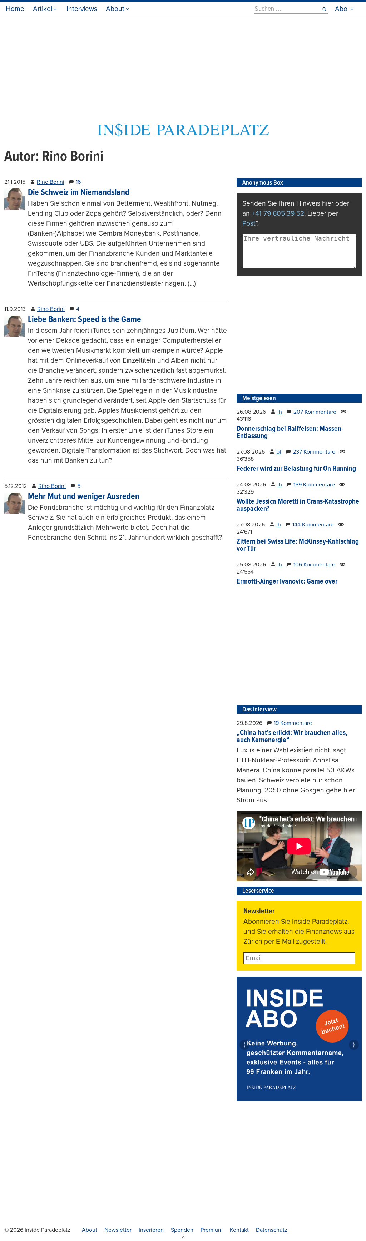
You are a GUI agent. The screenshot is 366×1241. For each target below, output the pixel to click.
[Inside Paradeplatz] (183, 135)
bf (278, 451)
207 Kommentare (314, 411)
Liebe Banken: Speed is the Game (84, 319)
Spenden (182, 1230)
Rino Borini (50, 182)
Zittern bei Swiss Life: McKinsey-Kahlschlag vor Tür (298, 545)
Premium (212, 1230)
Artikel (42, 9)
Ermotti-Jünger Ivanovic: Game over (287, 581)
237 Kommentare (314, 451)
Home (15, 9)
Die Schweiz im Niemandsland (78, 192)
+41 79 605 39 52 (278, 213)
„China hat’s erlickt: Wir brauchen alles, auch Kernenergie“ (292, 736)
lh (279, 411)
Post (249, 223)
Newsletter (118, 1230)
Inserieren (151, 1230)
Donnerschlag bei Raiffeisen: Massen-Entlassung (290, 432)
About (115, 9)
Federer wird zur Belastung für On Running (296, 469)
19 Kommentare (293, 723)
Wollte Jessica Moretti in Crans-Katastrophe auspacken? (298, 505)
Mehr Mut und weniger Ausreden (83, 496)
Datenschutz (271, 1230)
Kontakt (239, 1230)
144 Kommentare (313, 524)
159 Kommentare (314, 484)
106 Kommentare (314, 564)
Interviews (81, 9)
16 (78, 182)
